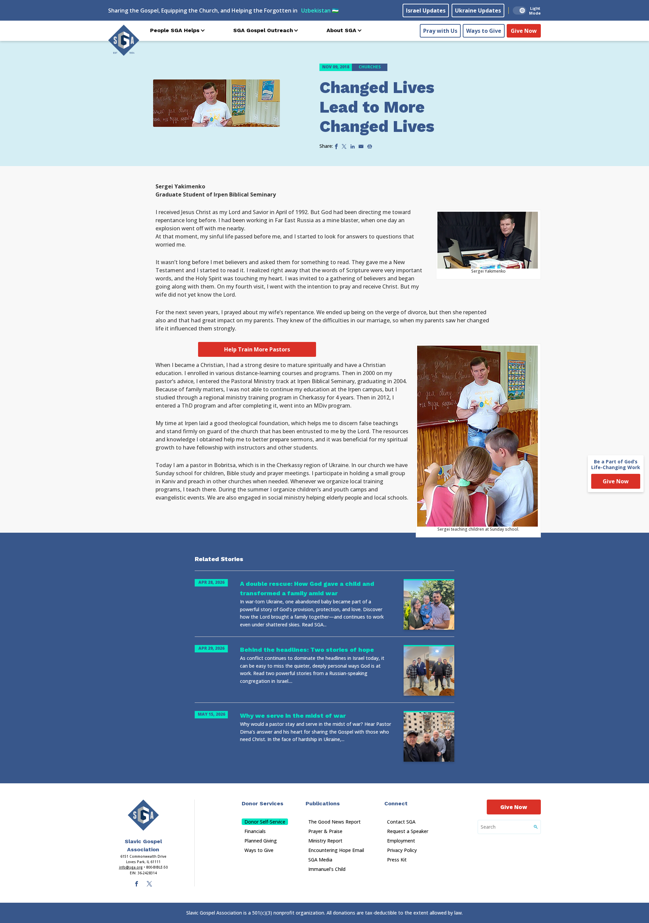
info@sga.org (131, 867)
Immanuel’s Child (326, 869)
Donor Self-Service (264, 821)
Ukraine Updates (478, 10)
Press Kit (397, 859)
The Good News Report (334, 821)
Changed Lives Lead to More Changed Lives (376, 107)
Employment (401, 840)
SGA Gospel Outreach (263, 30)
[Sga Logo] (123, 40)
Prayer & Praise (325, 831)
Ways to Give (483, 30)
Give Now (524, 30)
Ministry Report (325, 840)
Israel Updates (426, 10)
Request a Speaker (407, 831)
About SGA (341, 30)
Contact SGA (401, 821)
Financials (255, 831)
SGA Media (320, 859)
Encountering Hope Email (336, 850)
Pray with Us (440, 30)
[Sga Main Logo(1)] (143, 815)
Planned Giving (260, 840)
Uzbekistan (320, 10)
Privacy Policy (402, 850)
